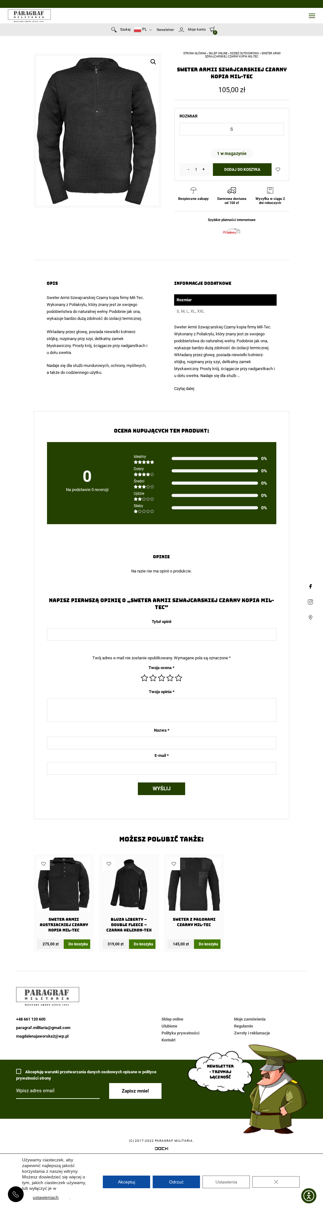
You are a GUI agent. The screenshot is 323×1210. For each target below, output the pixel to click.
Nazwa (161, 730)
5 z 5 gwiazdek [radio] (178, 678)
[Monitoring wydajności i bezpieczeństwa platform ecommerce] (161, 1149)
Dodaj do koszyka (242, 169)
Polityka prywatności (180, 1033)
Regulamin (243, 1026)
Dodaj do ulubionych (278, 169)
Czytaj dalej (184, 388)
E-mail (162, 755)
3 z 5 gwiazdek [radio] (161, 678)
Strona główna (194, 53)
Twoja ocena (161, 667)
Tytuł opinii (161, 621)
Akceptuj (126, 1181)
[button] (153, 62)
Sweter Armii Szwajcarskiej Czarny (77, 297)
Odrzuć (176, 1181)
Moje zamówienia (250, 1019)
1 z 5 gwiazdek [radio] (144, 678)
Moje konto (197, 29)
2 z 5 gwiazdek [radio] (153, 678)
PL (144, 29)
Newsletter (165, 30)
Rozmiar (188, 116)
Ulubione (169, 1026)
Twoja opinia (161, 691)
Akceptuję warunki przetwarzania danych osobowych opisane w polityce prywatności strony (86, 1075)
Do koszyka (78, 944)
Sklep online (218, 53)
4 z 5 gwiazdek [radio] (170, 678)
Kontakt (168, 1040)
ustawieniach (46, 1197)
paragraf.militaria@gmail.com (43, 1027)
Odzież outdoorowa (244, 53)
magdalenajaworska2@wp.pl (42, 1036)
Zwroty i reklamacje (252, 1033)
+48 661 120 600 (16, 1194)
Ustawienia (226, 1181)
